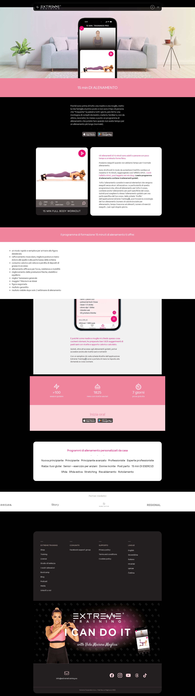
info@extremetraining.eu (66, 678)
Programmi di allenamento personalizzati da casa (97, 450)
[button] (152, 7)
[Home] (48, 7)
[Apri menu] (158, 7)
